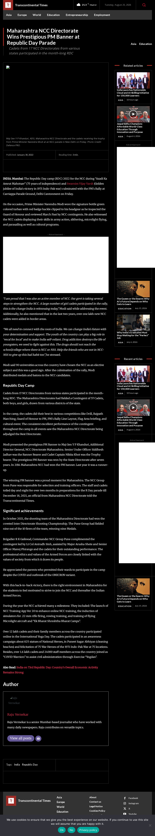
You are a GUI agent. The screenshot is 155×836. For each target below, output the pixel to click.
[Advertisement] (56, 265)
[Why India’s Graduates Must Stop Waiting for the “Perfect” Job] (133, 323)
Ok (62, 830)
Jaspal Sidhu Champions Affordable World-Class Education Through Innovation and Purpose (130, 127)
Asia (133, 43)
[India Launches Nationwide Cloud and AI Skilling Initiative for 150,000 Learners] (133, 80)
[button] (144, 5)
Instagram (134, 803)
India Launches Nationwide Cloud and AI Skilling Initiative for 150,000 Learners (133, 92)
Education (145, 43)
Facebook (133, 798)
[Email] (38, 739)
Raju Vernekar (17, 714)
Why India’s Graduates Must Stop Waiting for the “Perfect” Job (133, 335)
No (71, 830)
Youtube (133, 814)
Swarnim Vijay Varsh (80, 183)
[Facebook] (10, 166)
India (17, 764)
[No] (150, 825)
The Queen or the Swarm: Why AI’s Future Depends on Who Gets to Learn (133, 301)
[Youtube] (124, 813)
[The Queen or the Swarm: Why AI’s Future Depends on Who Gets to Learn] (133, 289)
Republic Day (30, 764)
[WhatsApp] (38, 166)
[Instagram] (124, 803)
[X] (20, 166)
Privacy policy (88, 830)
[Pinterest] (29, 166)
